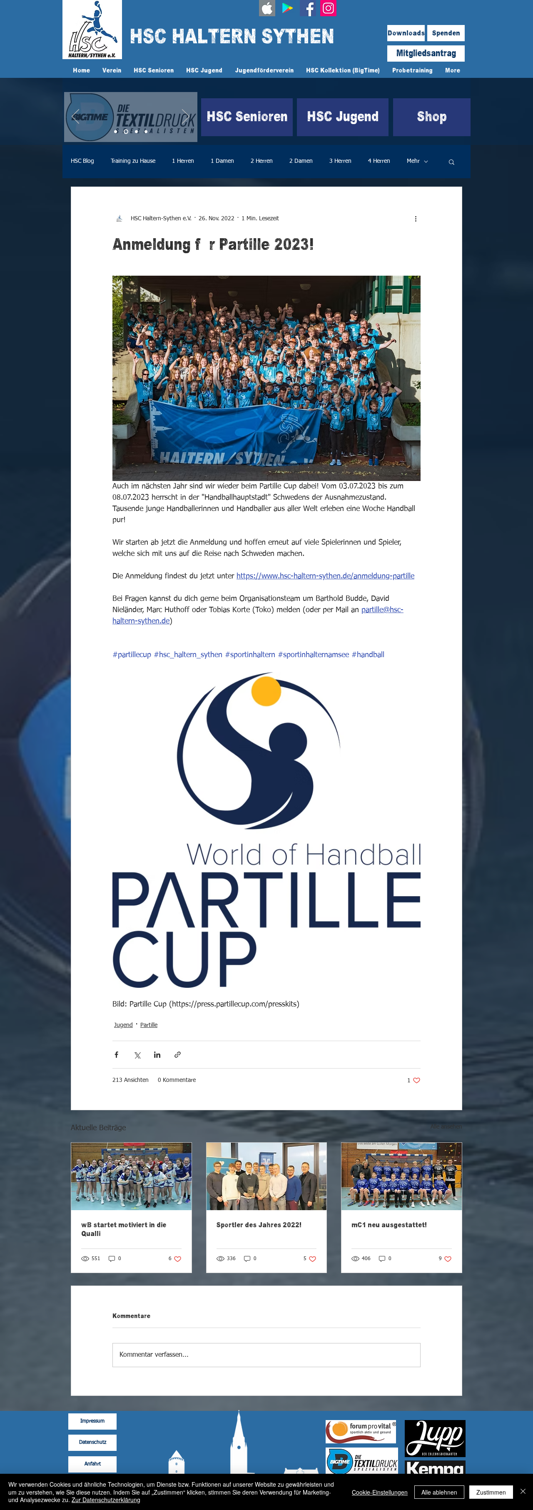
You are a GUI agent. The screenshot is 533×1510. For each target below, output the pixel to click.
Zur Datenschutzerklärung (106, 1499)
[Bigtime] (126, 132)
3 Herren (340, 161)
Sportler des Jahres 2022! (259, 1225)
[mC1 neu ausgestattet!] (401, 1176)
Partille (148, 1025)
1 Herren (183, 161)
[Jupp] (145, 131)
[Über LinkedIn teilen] (157, 1055)
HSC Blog (82, 161)
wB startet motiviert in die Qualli (123, 1229)
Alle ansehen (446, 1127)
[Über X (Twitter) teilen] (137, 1055)
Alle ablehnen (439, 1492)
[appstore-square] (267, 8)
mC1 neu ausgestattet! (389, 1225)
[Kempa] (115, 131)
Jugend (123, 1025)
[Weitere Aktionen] (416, 219)
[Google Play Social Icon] (287, 8)
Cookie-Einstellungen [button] (380, 1492)
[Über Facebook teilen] (116, 1055)
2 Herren (262, 161)
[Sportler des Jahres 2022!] (267, 1176)
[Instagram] (328, 8)
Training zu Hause (133, 161)
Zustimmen (491, 1492)
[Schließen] (523, 1491)
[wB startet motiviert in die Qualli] (131, 1176)
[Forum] (136, 131)
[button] (452, 161)
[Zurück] (75, 117)
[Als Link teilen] (178, 1055)
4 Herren (379, 161)
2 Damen (301, 161)
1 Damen (222, 161)
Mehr (413, 161)
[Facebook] (308, 8)
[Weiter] (185, 117)
